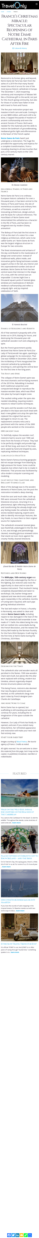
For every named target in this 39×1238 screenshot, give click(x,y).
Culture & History (20, 48)
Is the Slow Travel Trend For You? (19, 944)
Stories (9, 11)
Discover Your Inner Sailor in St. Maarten (18, 901)
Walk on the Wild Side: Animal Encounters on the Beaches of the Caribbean (17, 812)
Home (2, 11)
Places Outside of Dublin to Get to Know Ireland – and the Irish (19, 857)
